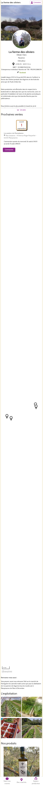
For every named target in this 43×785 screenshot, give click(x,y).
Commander (9, 150)
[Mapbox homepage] (7, 671)
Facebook (22, 72)
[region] (21, 415)
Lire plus (23, 110)
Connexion (37, 2)
